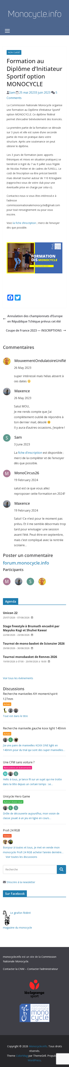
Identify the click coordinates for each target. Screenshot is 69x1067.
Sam (12, 92)
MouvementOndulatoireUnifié (40, 360)
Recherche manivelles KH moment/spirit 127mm (30, 696)
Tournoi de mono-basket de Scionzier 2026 (34, 643)
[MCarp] (5, 774)
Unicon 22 (10, 613)
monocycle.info (12, 956)
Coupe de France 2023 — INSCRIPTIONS (34, 330)
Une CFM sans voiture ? (19, 762)
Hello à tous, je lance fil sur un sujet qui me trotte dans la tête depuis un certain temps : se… (32, 782)
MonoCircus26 (26, 472)
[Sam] (16, 774)
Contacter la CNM (13, 969)
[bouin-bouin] (16, 740)
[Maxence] (11, 710)
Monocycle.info (34, 13)
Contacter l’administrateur (42, 969)
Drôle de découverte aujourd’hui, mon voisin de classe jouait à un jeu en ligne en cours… (31, 816)
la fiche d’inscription (24, 223)
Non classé (14, 52)
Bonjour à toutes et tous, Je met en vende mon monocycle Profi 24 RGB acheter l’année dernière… (33, 850)
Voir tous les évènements (18, 678)
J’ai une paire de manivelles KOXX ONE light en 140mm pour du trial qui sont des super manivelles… (34, 748)
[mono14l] (16, 710)
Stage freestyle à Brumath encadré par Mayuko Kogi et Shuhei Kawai (31, 628)
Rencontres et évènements (17, 767)
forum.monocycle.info (26, 563)
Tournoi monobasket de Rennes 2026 (30, 657)
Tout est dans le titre (15, 716)
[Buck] (5, 842)
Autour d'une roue (13, 801)
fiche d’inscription (30, 453)
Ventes (7, 835)
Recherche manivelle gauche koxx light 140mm (34, 728)
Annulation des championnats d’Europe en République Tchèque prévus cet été (35, 318)
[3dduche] (5, 710)
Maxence (22, 390)
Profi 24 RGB (11, 830)
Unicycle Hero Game (16, 796)
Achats (7, 704)
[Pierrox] (10, 842)
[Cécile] (11, 740)
